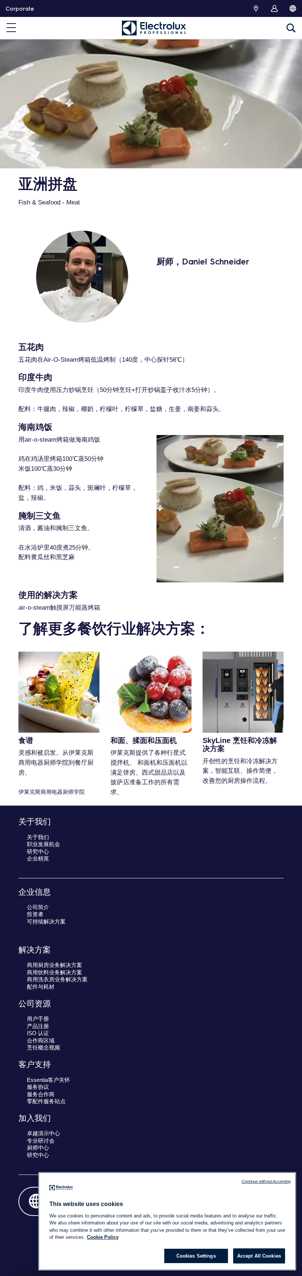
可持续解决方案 (46, 921)
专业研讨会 (41, 1140)
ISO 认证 (38, 1033)
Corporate (20, 8)
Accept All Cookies (259, 1256)
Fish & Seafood (39, 202)
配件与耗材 (41, 987)
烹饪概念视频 (43, 1047)
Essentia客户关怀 (48, 1080)
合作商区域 (41, 1040)
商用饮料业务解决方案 (54, 972)
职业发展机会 (43, 844)
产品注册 (38, 1026)
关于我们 (38, 837)
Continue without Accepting (266, 1181)
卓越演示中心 (43, 1133)
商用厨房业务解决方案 (54, 965)
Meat (73, 202)
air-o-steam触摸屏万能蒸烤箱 (59, 607)
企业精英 (38, 858)
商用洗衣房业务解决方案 (57, 979)
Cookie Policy (103, 1237)
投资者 (35, 914)
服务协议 (38, 1087)
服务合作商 (41, 1094)
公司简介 (38, 907)
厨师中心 (38, 1147)
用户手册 (38, 1019)
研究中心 (38, 851)
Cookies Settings (196, 1256)
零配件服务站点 (46, 1101)
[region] (167, 1221)
